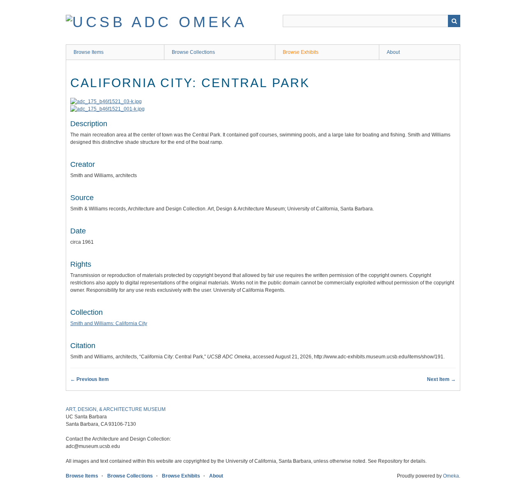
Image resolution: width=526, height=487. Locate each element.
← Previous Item (89, 379)
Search (454, 21)
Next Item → (441, 379)
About (393, 52)
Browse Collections (193, 52)
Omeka (451, 476)
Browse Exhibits (300, 52)
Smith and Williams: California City (108, 323)
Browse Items (89, 52)
